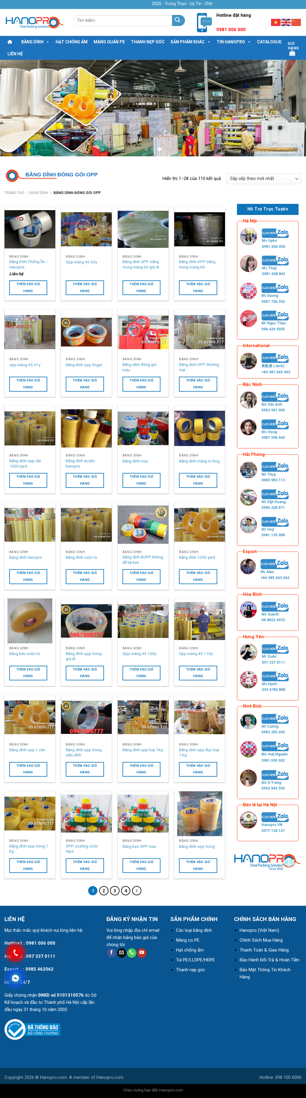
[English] (286, 22)
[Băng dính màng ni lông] (199, 428)
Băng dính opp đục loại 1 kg (199, 752)
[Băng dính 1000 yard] (199, 524)
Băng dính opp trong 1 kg (28, 849)
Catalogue (269, 41)
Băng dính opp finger (84, 364)
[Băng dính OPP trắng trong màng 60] (199, 229)
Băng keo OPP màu (139, 846)
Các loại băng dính (194, 930)
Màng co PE (187, 940)
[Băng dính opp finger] (86, 332)
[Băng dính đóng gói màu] (143, 332)
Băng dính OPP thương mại (199, 367)
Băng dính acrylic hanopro (80, 463)
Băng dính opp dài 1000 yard (25, 463)
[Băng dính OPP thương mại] (199, 332)
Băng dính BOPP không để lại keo (143, 560)
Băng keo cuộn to (24, 653)
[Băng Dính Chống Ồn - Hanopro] (29, 229)
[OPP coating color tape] (86, 813)
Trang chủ (14, 193)
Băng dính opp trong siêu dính (84, 752)
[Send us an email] (121, 953)
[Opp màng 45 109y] (143, 620)
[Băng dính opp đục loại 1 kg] (199, 717)
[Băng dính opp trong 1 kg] (29, 813)
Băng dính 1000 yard (197, 557)
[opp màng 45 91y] (29, 332)
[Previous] (13, 108)
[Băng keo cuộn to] (29, 620)
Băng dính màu (135, 461)
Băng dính (32, 41)
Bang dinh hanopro (25, 557)
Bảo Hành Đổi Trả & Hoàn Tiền (269, 960)
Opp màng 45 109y (139, 653)
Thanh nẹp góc (148, 41)
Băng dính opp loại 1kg (143, 749)
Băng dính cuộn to (81, 557)
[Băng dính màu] (143, 428)
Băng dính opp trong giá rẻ (84, 656)
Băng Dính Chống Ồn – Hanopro (29, 264)
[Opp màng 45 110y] (199, 620)
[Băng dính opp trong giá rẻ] (86, 620)
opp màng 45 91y (24, 364)
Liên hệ (15, 53)
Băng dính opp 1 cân (27, 749)
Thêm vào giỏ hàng (28, 287)
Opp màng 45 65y (81, 261)
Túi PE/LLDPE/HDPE (195, 960)
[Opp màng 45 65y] (86, 229)
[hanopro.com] (34, 23)
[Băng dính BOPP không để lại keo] (143, 524)
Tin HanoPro (231, 41)
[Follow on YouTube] (141, 953)
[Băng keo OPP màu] (143, 813)
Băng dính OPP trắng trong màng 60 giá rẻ (141, 264)
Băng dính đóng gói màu (140, 367)
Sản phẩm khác (188, 41)
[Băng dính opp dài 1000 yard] (29, 428)
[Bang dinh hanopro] (29, 524)
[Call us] (131, 953)
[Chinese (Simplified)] (296, 22)
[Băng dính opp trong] (199, 813)
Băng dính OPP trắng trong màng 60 (197, 264)
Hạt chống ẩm (72, 41)
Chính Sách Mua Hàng (261, 940)
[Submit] (178, 20)
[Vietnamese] (276, 22)
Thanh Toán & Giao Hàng (264, 950)
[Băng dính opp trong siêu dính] (86, 717)
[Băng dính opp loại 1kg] (143, 717)
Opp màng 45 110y (196, 653)
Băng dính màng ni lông (199, 461)
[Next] (292, 108)
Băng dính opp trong (197, 846)
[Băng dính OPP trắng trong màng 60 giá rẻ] (143, 229)
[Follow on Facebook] (111, 953)
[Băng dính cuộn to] (86, 524)
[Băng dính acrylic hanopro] (86, 428)
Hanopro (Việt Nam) (259, 930)
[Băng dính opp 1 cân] (29, 717)
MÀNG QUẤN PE (109, 41)
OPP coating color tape (82, 849)
